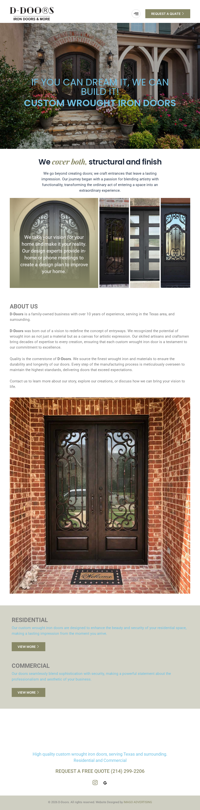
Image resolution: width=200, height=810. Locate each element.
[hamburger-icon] (136, 13)
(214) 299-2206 (128, 771)
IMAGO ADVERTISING (138, 802)
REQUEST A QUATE (166, 14)
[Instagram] (95, 783)
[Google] (105, 783)
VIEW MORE (27, 647)
